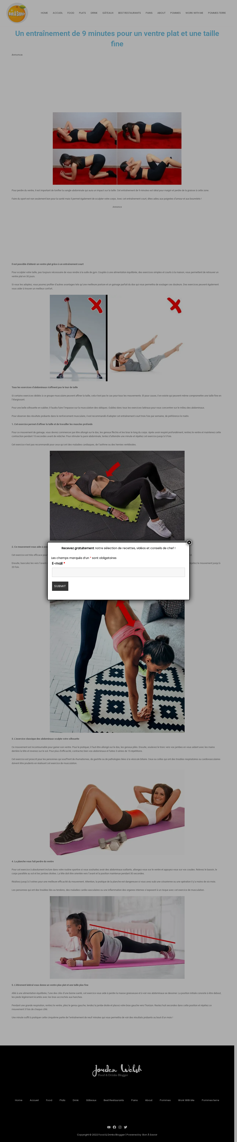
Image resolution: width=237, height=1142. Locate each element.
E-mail (58, 563)
